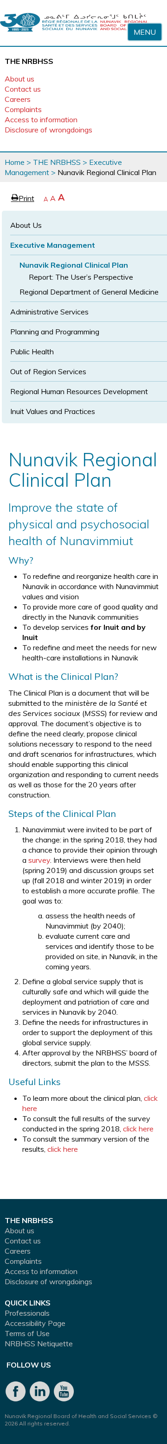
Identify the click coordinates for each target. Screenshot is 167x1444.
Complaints (23, 109)
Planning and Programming (54, 331)
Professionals (27, 1313)
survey (39, 860)
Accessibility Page (35, 1323)
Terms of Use (27, 1333)
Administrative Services (49, 311)
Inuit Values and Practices (52, 411)
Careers (18, 99)
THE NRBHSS (57, 162)
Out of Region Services (48, 371)
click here (138, 1128)
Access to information (41, 119)
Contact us (23, 89)
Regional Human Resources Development (79, 391)
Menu (145, 32)
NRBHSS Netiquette (39, 1343)
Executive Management (52, 245)
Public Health (32, 351)
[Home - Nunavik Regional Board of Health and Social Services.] (74, 23)
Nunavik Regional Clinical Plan (73, 265)
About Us (26, 225)
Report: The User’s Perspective (81, 277)
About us (19, 78)
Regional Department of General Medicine (89, 291)
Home (15, 162)
